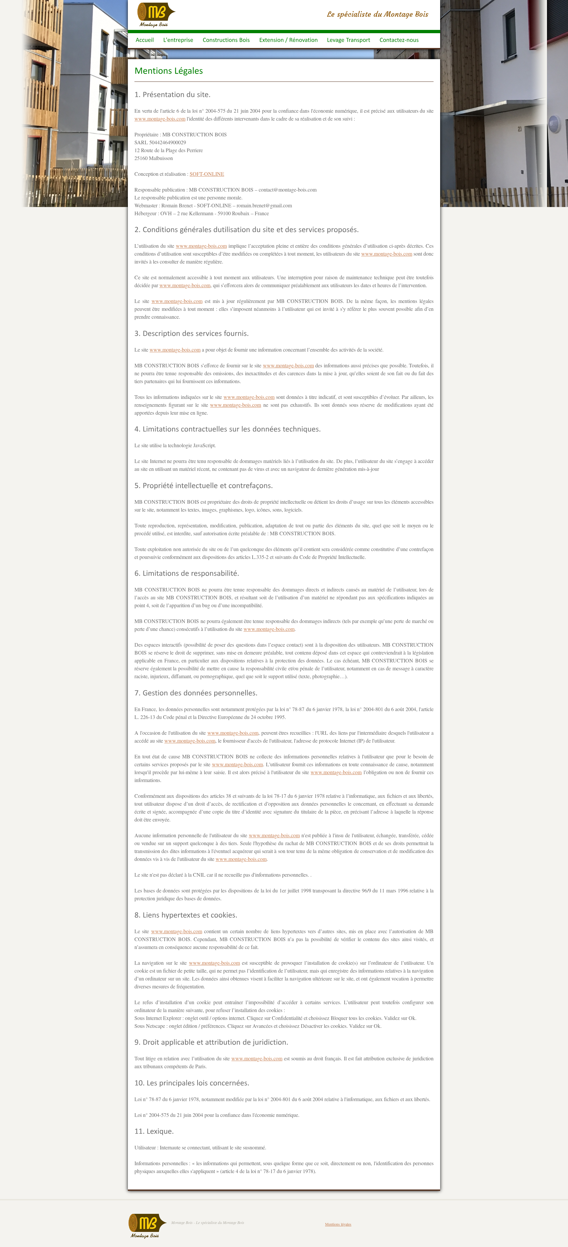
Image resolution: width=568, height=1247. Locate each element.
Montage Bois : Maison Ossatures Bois (156, 15)
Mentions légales (338, 1224)
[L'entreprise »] (178, 40)
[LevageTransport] (348, 40)
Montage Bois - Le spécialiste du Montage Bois (207, 1222)
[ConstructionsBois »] (226, 40)
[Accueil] (145, 40)
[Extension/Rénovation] (288, 40)
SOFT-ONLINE (207, 173)
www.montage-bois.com (159, 118)
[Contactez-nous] (399, 40)
